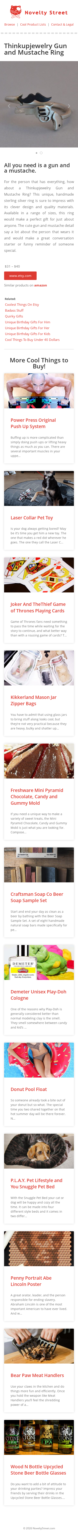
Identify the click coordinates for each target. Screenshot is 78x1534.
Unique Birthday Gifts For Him (27, 322)
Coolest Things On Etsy (22, 304)
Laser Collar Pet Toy (32, 518)
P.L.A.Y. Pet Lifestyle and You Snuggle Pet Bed (36, 1183)
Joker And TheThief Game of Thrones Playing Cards (38, 607)
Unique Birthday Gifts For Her (27, 328)
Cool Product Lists (33, 24)
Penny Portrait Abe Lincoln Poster (31, 1281)
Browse (9, 24)
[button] (20, 275)
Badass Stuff (14, 310)
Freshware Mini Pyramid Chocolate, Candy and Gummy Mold (37, 796)
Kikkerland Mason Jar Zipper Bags (34, 700)
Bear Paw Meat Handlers (37, 1375)
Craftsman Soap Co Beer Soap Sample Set (37, 897)
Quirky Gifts (14, 316)
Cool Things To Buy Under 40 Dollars (32, 339)
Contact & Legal (62, 24)
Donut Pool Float (29, 1089)
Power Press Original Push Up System (33, 423)
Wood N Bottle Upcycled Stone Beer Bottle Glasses (38, 1470)
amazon (40, 285)
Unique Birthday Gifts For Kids (27, 334)
